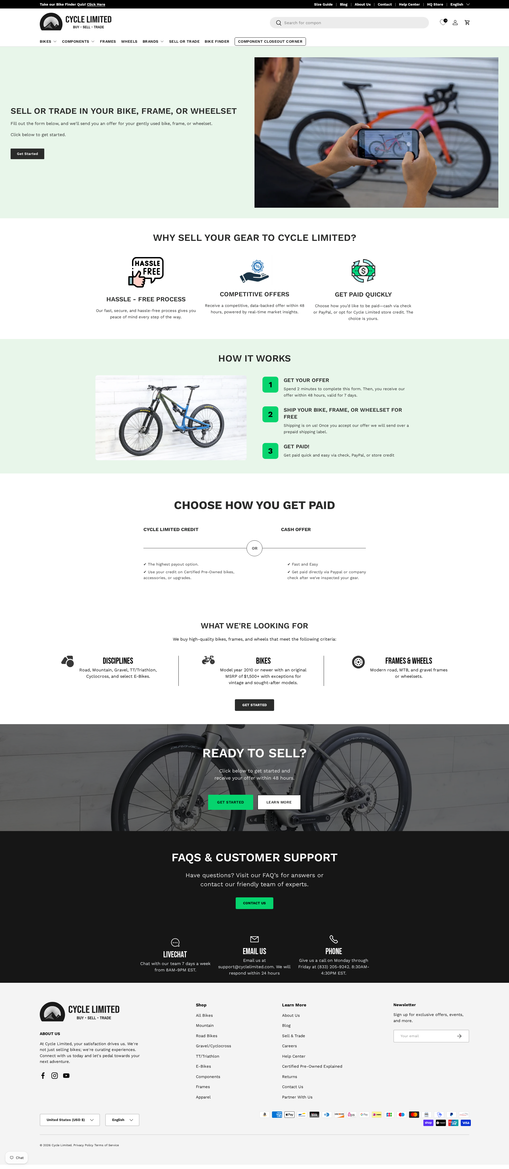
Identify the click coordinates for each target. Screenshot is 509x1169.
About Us (363, 4)
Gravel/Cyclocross (213, 1046)
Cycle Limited (62, 1145)
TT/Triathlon (207, 1056)
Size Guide (323, 4)
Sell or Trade (184, 41)
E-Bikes (203, 1066)
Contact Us (254, 903)
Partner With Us (297, 1097)
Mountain (205, 1025)
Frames (108, 41)
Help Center (409, 4)
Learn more (279, 802)
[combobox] (349, 22)
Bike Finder (217, 41)
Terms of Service (106, 1145)
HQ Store (435, 4)
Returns (289, 1076)
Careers (289, 1046)
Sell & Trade (293, 1035)
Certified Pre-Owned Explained (312, 1066)
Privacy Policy (83, 1145)
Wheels (129, 41)
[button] (467, 22)
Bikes (45, 41)
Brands (151, 41)
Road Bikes (206, 1035)
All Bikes (204, 1015)
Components (75, 41)
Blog (344, 4)
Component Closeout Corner (270, 41)
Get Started (27, 154)
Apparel (203, 1097)
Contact (385, 4)
